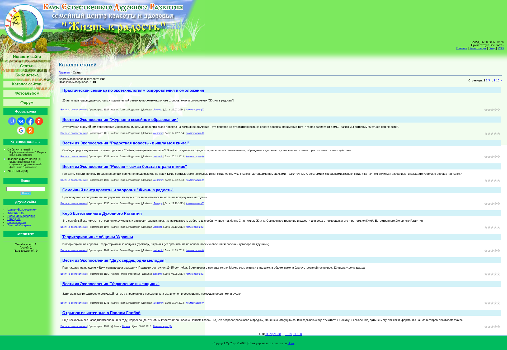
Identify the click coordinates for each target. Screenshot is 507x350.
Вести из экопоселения (73, 109)
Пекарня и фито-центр (22, 159)
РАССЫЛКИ (15, 171)
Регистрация (478, 48)
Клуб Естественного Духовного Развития (102, 213)
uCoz (291, 343)
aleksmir (158, 133)
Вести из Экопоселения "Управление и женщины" (110, 283)
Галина (126, 326)
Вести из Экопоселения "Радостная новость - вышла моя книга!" (126, 143)
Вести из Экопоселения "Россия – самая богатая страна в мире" (124, 166)
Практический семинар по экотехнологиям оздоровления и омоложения (133, 90)
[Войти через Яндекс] (39, 121)
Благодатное (15, 212)
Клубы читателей (18, 149)
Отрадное (14, 219)
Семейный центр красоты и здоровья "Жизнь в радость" (117, 190)
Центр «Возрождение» (22, 209)
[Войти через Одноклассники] (30, 130)
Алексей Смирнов (19, 225)
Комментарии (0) (195, 109)
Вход (492, 48)
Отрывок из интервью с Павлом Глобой (101, 312)
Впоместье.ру (16, 222)
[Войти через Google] (21, 130)
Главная (461, 48)
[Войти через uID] (12, 121)
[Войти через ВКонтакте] (21, 121)
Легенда (157, 109)
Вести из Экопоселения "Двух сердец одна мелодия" (114, 260)
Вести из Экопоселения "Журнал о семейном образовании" (120, 119)
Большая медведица (21, 215)
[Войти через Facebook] (30, 121)
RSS (501, 48)
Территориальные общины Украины (97, 237)
